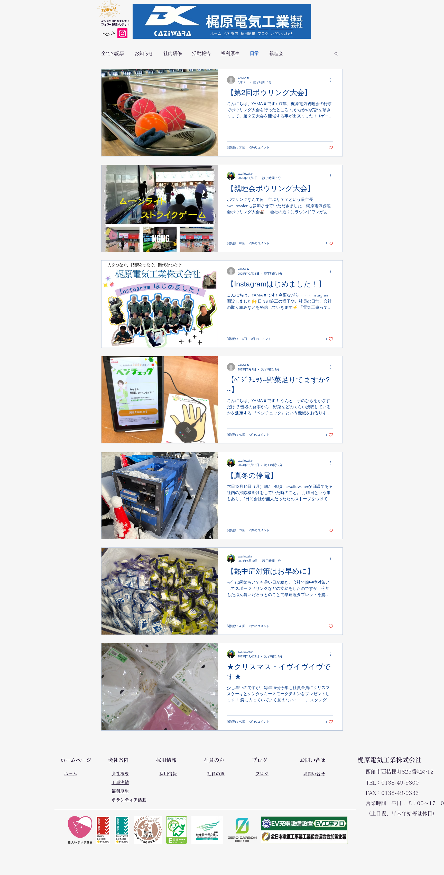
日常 (254, 53)
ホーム (70, 773)
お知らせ (144, 53)
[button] (336, 54)
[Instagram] (122, 33)
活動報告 (201, 53)
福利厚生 (230, 53)
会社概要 (120, 773)
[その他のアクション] (332, 80)
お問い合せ (314, 773)
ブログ (262, 773)
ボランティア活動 (129, 800)
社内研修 (172, 53)
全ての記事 (112, 53)
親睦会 (276, 53)
